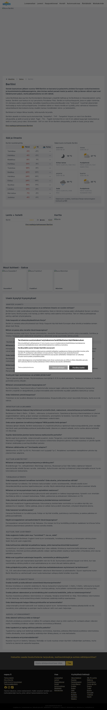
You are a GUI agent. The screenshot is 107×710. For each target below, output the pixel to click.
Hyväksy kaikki (79, 367)
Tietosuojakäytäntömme (26, 367)
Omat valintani (58, 367)
